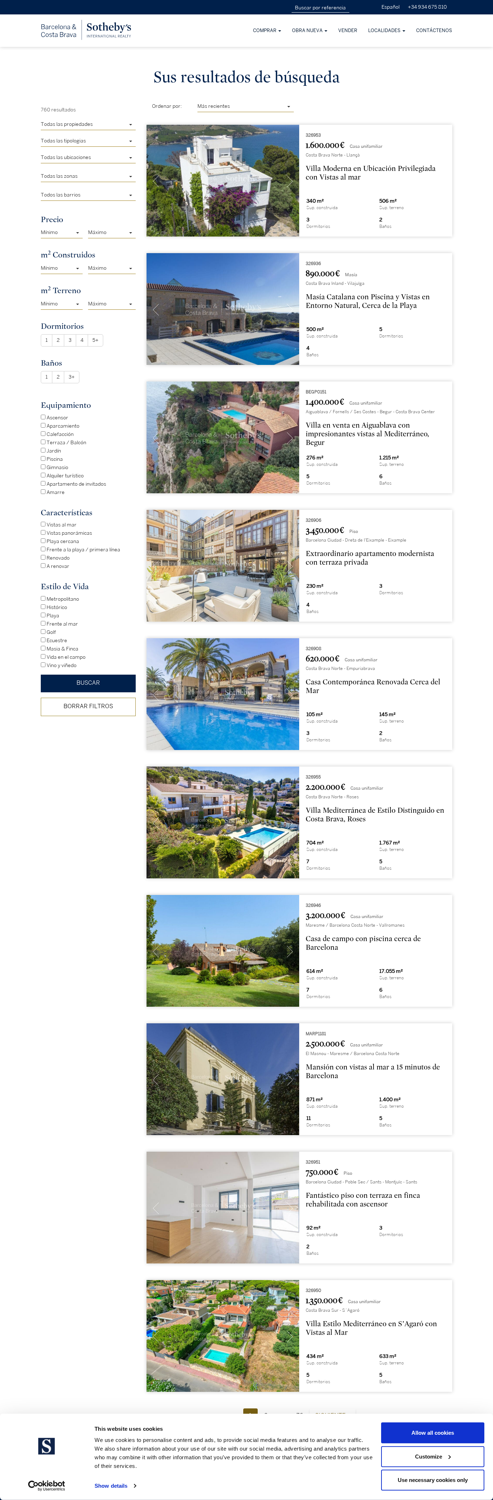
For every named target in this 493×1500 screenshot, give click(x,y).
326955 (313, 777)
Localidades (385, 30)
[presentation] (155, 182)
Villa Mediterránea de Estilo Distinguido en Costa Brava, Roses (375, 815)
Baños (51, 363)
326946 (313, 906)
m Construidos (68, 254)
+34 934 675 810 (427, 7)
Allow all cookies (432, 1433)
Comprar (265, 30)
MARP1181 (316, 1034)
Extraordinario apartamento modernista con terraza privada (370, 558)
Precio (52, 219)
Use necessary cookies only (433, 1480)
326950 (313, 1291)
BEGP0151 (316, 392)
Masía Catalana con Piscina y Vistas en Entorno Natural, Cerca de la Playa (368, 301)
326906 (313, 520)
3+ (72, 377)
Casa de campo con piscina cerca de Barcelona (363, 943)
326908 (313, 649)
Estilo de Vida (65, 586)
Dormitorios (62, 326)
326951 (313, 1162)
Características (66, 512)
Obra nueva (308, 30)
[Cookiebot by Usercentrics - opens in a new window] (46, 1486)
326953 (313, 135)
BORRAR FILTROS (88, 706)
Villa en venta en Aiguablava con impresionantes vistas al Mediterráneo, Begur (367, 434)
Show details (111, 1486)
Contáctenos (434, 30)
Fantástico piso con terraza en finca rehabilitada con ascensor (363, 1200)
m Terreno (61, 290)
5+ (95, 340)
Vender (347, 30)
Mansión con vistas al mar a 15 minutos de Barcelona (373, 1071)
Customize (428, 1456)
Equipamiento (66, 405)
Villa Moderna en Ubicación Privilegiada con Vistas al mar (371, 173)
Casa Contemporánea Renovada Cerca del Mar (373, 686)
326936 (313, 264)
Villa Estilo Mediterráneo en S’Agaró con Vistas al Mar (371, 1328)
